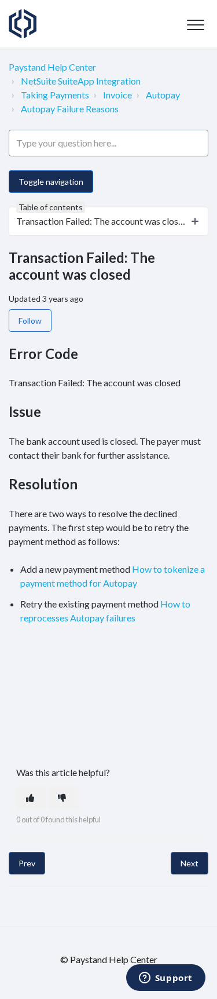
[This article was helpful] (31, 797)
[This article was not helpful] (63, 797)
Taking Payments (55, 94)
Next (189, 863)
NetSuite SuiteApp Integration (81, 80)
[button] (195, 25)
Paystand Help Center (52, 66)
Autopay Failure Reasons (70, 108)
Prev (27, 863)
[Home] (22, 23)
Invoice (117, 94)
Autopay (163, 94)
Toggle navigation (51, 181)
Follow (30, 320)
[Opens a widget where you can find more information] (165, 978)
